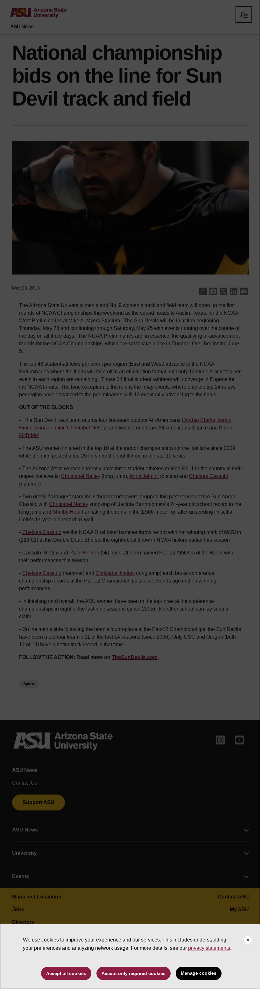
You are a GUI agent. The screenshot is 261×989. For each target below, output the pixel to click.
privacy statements (209, 948)
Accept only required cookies (134, 973)
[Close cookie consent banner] (247, 940)
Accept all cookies (66, 973)
